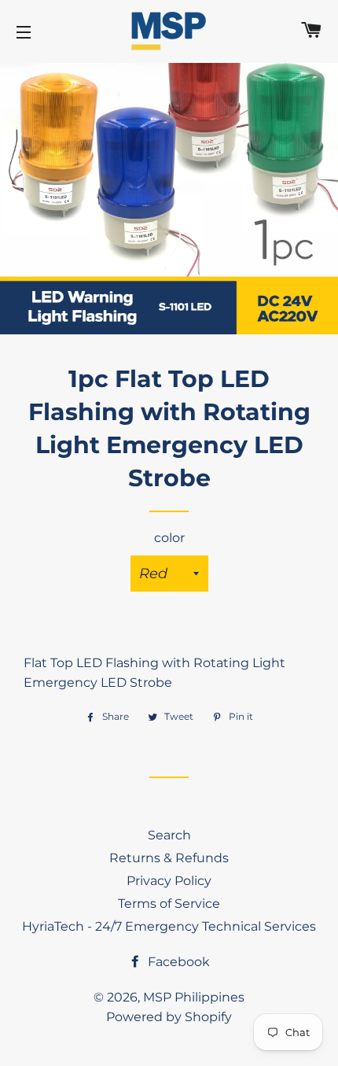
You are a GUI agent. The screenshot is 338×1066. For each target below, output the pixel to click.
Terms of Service (169, 903)
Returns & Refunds (169, 857)
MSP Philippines (193, 997)
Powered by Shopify (169, 1016)
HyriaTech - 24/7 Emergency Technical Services (169, 926)
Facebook (177, 961)
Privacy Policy (169, 880)
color (169, 537)
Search (169, 835)
